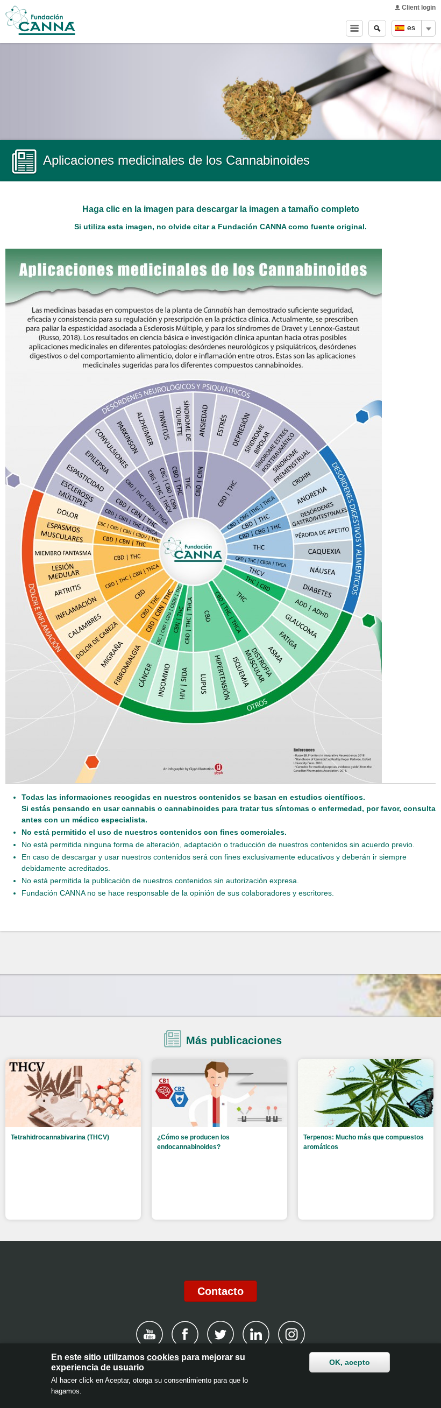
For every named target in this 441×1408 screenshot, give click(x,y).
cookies (163, 1357)
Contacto (220, 1291)
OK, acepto (349, 1362)
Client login (419, 7)
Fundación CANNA (40, 20)
